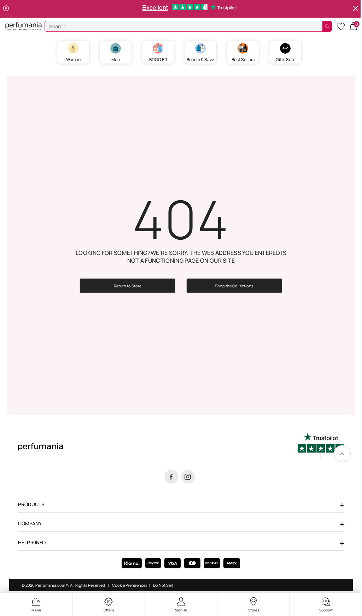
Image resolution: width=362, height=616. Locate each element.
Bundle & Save (200, 59)
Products (31, 504)
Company (30, 523)
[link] (342, 453)
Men (115, 59)
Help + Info (32, 542)
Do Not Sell (163, 585)
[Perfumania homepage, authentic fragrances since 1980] (23, 25)
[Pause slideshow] (6, 8)
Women (73, 59)
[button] (353, 25)
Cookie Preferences (129, 585)
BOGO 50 (158, 59)
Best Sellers (243, 59)
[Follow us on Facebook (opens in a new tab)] (171, 477)
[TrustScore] (321, 446)
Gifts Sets (285, 59)
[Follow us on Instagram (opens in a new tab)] (188, 477)
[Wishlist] (341, 26)
